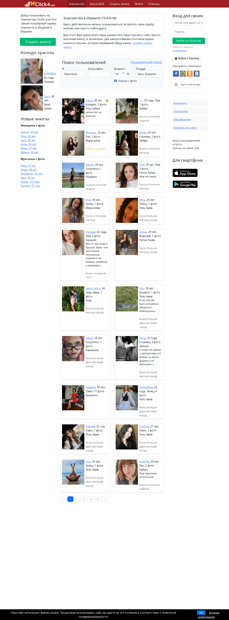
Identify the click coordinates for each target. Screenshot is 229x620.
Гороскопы (180, 111)
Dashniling (146, 387)
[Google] (190, 84)
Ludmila (144, 461)
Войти (139, 4)
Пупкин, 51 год (30, 186)
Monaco (91, 132)
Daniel (90, 165)
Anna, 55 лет (29, 144)
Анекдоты (180, 103)
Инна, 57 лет (29, 148)
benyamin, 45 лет (32, 174)
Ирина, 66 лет (30, 152)
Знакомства (76, 4)
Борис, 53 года (30, 182)
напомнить (180, 50)
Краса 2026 (97, 4)
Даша (89, 338)
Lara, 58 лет (28, 140)
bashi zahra (93, 288)
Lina (88, 461)
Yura (47, 96)
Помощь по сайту (185, 128)
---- (141, 100)
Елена (143, 232)
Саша (89, 100)
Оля (142, 165)
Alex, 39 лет (28, 178)
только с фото (127, 81)
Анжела (91, 387)
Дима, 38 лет (29, 170)
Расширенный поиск (146, 62)
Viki (141, 288)
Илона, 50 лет (29, 132)
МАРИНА (50, 73)
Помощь (154, 4)
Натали (90, 232)
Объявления (182, 119)
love (88, 200)
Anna (142, 338)
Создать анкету (119, 4)
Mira (142, 200)
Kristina (144, 426)
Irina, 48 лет (28, 136)
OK (201, 612)
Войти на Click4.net (188, 41)
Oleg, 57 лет (28, 166)
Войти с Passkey (188, 58)
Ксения (90, 426)
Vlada (142, 132)
